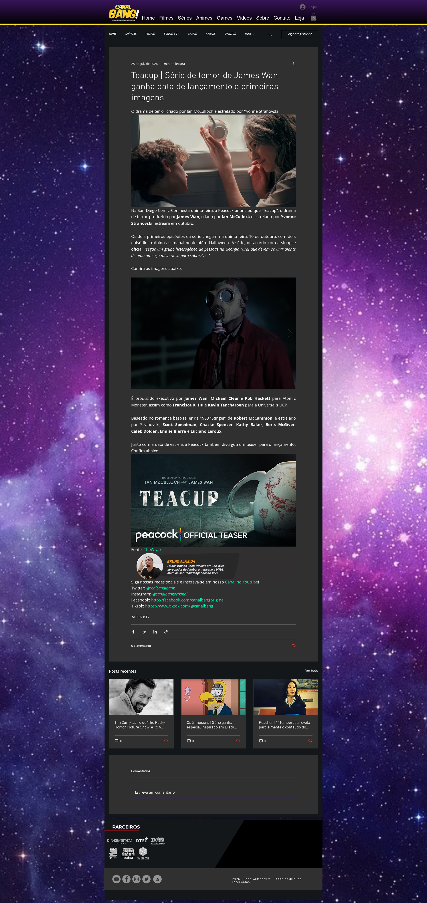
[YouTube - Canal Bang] (116, 879)
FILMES (150, 34)
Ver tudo (311, 670)
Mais (248, 34)
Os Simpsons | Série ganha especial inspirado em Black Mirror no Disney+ (210, 725)
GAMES (192, 34)
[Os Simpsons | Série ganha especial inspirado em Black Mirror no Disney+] (213, 697)
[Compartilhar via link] (166, 632)
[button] (313, 16)
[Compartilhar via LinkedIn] (155, 632)
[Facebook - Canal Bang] (126, 879)
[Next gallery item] (290, 333)
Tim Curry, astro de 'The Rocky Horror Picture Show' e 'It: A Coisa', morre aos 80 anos (140, 725)
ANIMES (211, 34)
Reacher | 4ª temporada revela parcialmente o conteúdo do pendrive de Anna (284, 725)
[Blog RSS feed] (157, 879)
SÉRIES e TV (171, 34)
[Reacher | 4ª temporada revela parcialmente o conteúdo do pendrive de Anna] (286, 697)
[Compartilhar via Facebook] (133, 632)
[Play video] (213, 500)
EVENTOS (230, 34)
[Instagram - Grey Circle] (136, 879)
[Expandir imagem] (213, 333)
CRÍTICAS (131, 34)
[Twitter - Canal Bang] (146, 879)
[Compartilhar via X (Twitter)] (144, 632)
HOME (112, 34)
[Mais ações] (293, 63)
